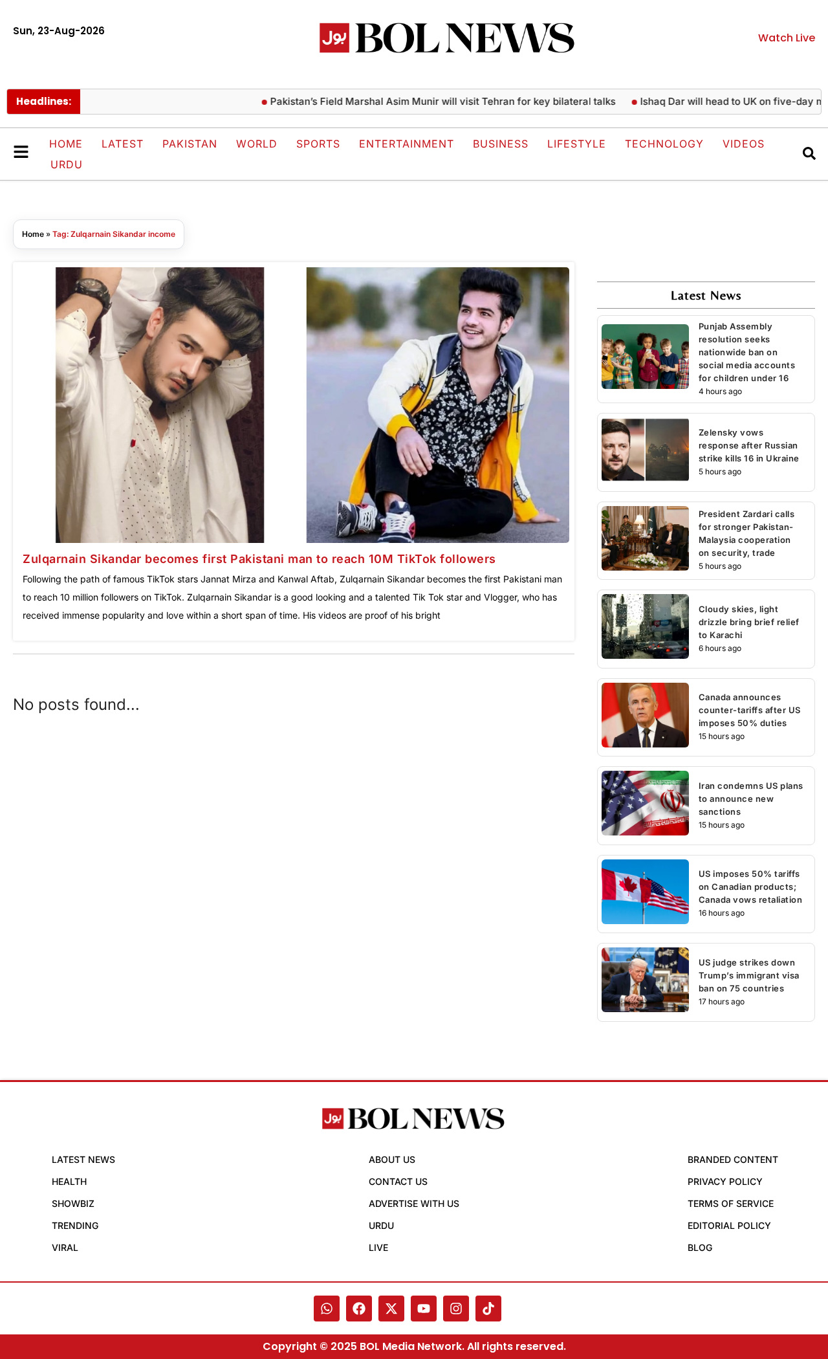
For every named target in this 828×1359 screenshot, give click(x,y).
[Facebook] (359, 1308)
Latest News (83, 1159)
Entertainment (406, 143)
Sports (318, 143)
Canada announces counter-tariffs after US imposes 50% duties (750, 710)
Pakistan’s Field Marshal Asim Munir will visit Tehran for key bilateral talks (421, 101)
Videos (744, 143)
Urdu (66, 164)
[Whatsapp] (327, 1308)
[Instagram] (456, 1308)
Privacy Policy (725, 1181)
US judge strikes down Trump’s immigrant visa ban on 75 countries (749, 975)
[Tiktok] (488, 1308)
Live (378, 1247)
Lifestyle (576, 143)
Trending (75, 1225)
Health (69, 1181)
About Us (392, 1159)
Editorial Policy (729, 1225)
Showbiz (73, 1203)
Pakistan (189, 143)
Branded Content (733, 1159)
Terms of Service (731, 1203)
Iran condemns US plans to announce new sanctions (751, 798)
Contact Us (398, 1181)
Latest (123, 143)
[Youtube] (424, 1308)
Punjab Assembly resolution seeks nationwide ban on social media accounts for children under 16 (747, 352)
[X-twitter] (391, 1308)
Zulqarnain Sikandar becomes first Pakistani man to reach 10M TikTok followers (259, 559)
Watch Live (786, 37)
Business (500, 143)
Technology (664, 143)
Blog (700, 1247)
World (257, 143)
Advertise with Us (414, 1203)
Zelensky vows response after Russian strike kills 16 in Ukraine (749, 445)
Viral (65, 1247)
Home (66, 143)
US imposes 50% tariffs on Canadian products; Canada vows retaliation (751, 886)
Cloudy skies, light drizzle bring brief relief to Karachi (749, 622)
